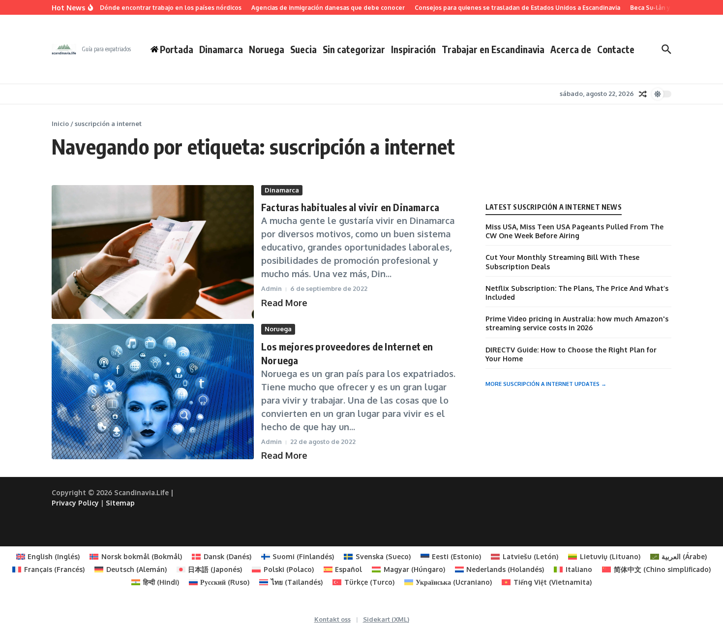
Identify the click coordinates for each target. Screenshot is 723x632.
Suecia (303, 49)
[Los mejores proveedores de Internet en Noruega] (153, 391)
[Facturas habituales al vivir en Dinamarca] (153, 252)
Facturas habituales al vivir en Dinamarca (350, 207)
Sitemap (120, 503)
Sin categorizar (354, 49)
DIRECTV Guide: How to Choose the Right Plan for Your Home (571, 354)
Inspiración (413, 49)
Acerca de (570, 49)
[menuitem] (48, 556)
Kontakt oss (332, 619)
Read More (284, 302)
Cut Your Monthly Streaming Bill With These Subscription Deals (562, 261)
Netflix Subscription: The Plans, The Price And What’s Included (576, 292)
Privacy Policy (75, 503)
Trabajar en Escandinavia (493, 49)
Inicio (60, 123)
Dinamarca (221, 49)
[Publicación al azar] (643, 94)
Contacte (615, 49)
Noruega (266, 49)
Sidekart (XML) (386, 619)
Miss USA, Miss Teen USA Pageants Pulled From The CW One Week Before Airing (574, 231)
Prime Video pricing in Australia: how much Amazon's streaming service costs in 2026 (576, 323)
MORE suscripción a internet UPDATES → (545, 383)
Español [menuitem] (348, 569)
